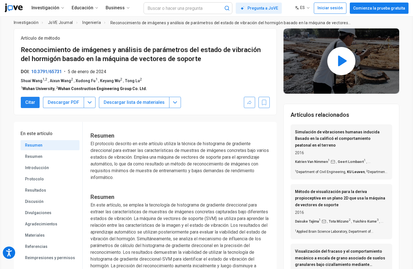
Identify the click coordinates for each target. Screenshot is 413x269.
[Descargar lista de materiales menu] (175, 102)
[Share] (249, 102)
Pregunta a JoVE (263, 8)
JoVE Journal (60, 22)
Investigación (26, 22)
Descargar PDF (63, 102)
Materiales (35, 235)
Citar (30, 102)
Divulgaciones (38, 212)
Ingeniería (91, 22)
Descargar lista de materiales (134, 102)
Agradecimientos (41, 224)
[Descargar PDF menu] (90, 102)
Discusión (34, 201)
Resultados (35, 190)
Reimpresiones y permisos (50, 257)
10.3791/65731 (46, 71)
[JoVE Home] (13, 7)
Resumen (33, 145)
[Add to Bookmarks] (264, 102)
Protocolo (34, 179)
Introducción (37, 167)
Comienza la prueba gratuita (379, 8)
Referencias (36, 246)
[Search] (227, 8)
